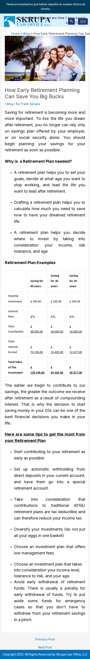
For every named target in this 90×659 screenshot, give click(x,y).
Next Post (45, 647)
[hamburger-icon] (83, 21)
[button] (71, 21)
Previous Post (45, 639)
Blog (10, 104)
